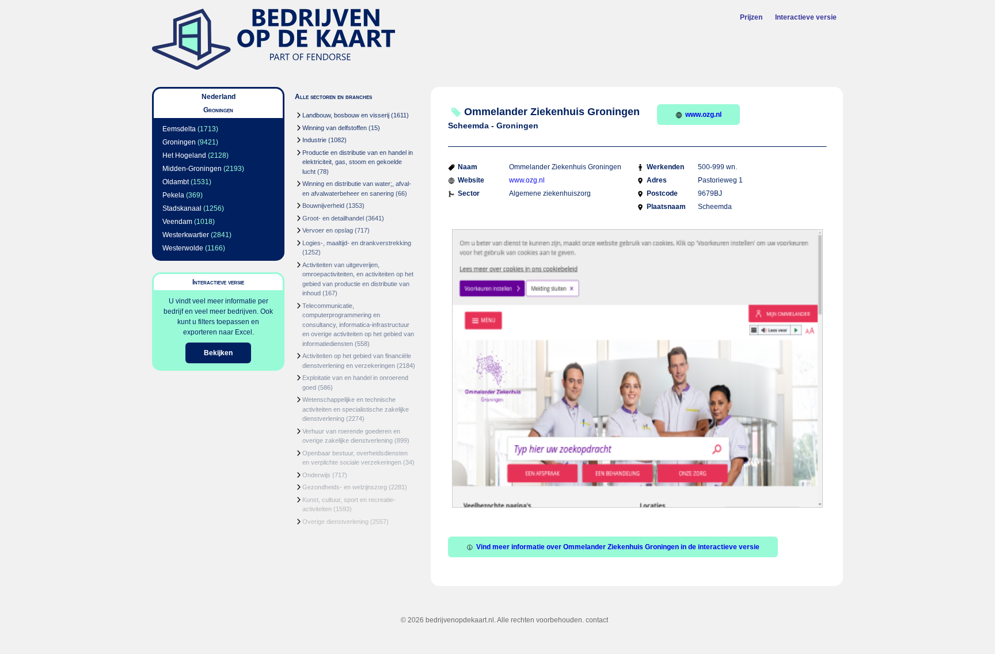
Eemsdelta (179, 129)
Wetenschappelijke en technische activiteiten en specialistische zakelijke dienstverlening (355, 409)
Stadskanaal (182, 208)
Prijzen (751, 17)
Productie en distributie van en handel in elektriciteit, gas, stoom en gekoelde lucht (357, 162)
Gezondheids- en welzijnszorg (344, 487)
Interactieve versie (806, 17)
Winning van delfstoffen (334, 127)
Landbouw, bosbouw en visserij (345, 115)
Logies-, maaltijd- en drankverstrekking (356, 242)
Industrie (314, 139)
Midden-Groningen (192, 169)
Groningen (179, 142)
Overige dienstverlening (335, 521)
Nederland (219, 97)
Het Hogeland (184, 155)
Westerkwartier (185, 235)
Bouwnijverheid (323, 205)
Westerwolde (182, 248)
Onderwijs (316, 475)
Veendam (177, 222)
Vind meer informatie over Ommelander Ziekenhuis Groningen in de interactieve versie (617, 547)
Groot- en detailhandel (333, 218)
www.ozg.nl (703, 115)
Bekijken (218, 353)
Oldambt (175, 182)
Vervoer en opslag (327, 230)
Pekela (173, 195)
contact (597, 620)
